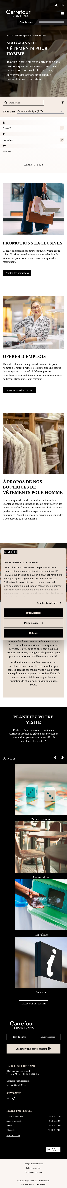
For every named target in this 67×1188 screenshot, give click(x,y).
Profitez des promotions (17, 273)
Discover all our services (34, 1003)
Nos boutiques (21, 35)
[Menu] (63, 13)
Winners (7, 151)
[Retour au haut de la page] (62, 1183)
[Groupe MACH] (53, 1149)
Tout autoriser (33, 613)
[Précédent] (55, 757)
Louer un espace (48, 1037)
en (62, 5)
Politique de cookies (33, 1168)
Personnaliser (31, 623)
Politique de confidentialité (33, 1164)
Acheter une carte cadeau (31, 1048)
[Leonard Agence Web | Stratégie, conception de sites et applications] (41, 1184)
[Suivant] (62, 757)
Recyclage (41, 934)
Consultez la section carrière (19, 390)
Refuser (33, 633)
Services (41, 992)
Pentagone (8, 140)
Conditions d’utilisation (33, 1172)
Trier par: (9, 111)
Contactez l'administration (18, 1081)
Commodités (41, 877)
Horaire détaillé (13, 1135)
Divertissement (41, 819)
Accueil (10, 35)
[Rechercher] (57, 5)
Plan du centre (26, 22)
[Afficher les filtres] (63, 103)
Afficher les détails (47, 603)
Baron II (7, 128)
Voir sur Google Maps (16, 1085)
